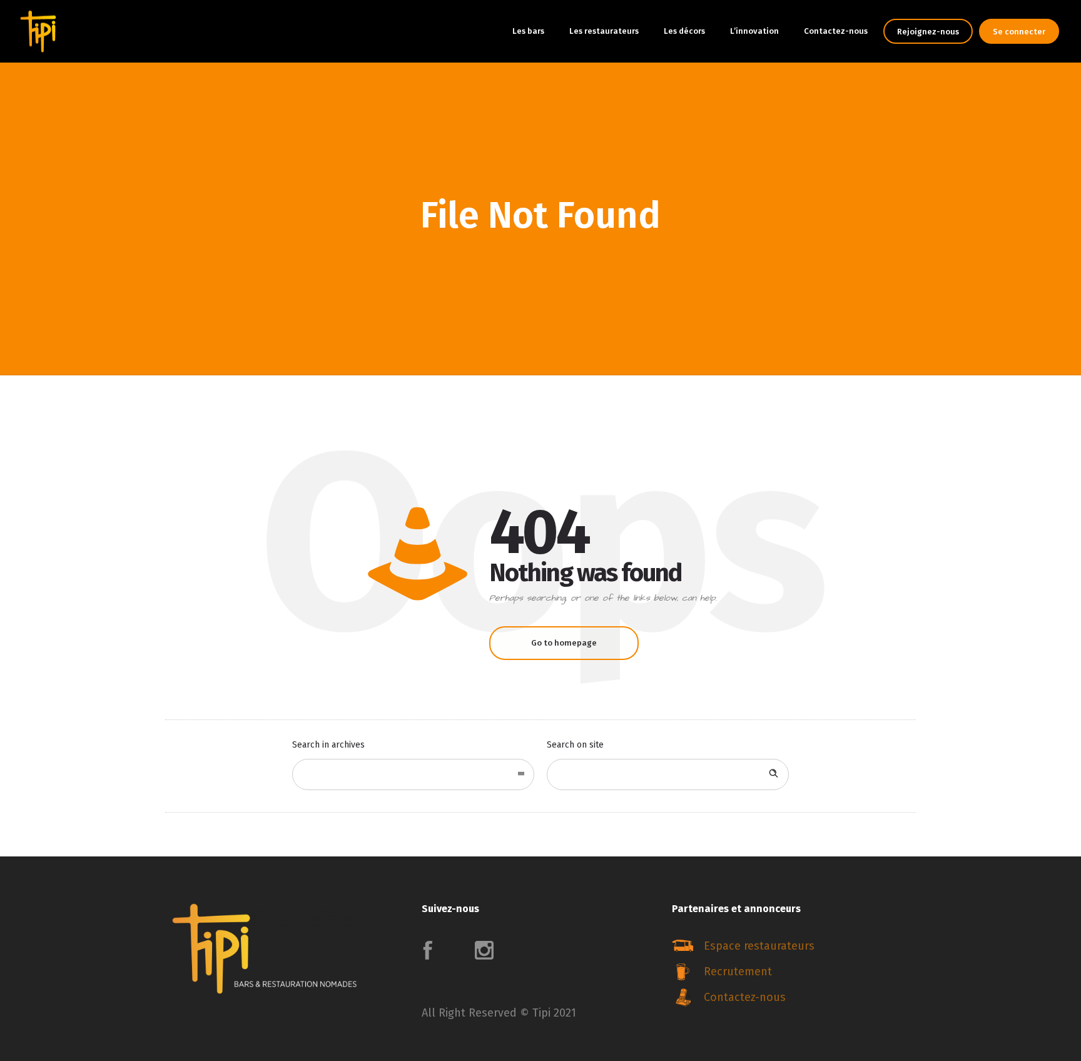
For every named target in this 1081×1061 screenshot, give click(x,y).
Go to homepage (564, 642)
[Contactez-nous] (791, 997)
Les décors (684, 31)
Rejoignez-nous (928, 31)
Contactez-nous (836, 31)
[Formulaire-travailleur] (791, 973)
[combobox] (413, 774)
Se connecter (1019, 31)
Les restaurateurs (604, 31)
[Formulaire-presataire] (791, 947)
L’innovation (754, 31)
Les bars (528, 31)
